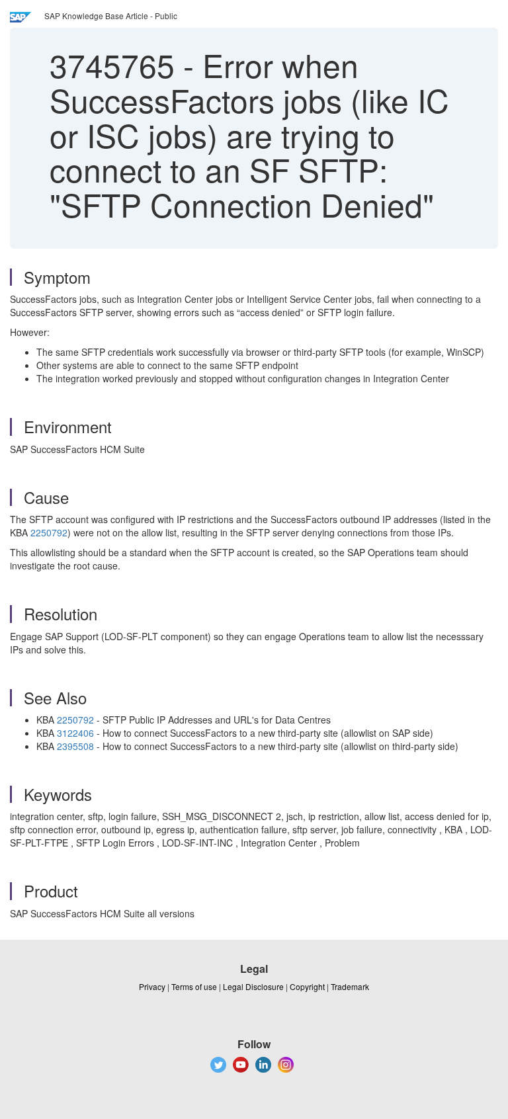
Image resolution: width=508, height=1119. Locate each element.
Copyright (307, 986)
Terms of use (194, 986)
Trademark (350, 986)
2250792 (48, 532)
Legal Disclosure (253, 986)
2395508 (75, 746)
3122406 (75, 732)
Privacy (152, 986)
